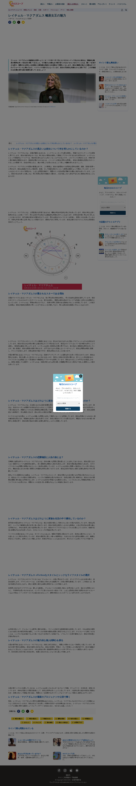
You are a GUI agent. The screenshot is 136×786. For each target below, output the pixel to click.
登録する (68, 409)
